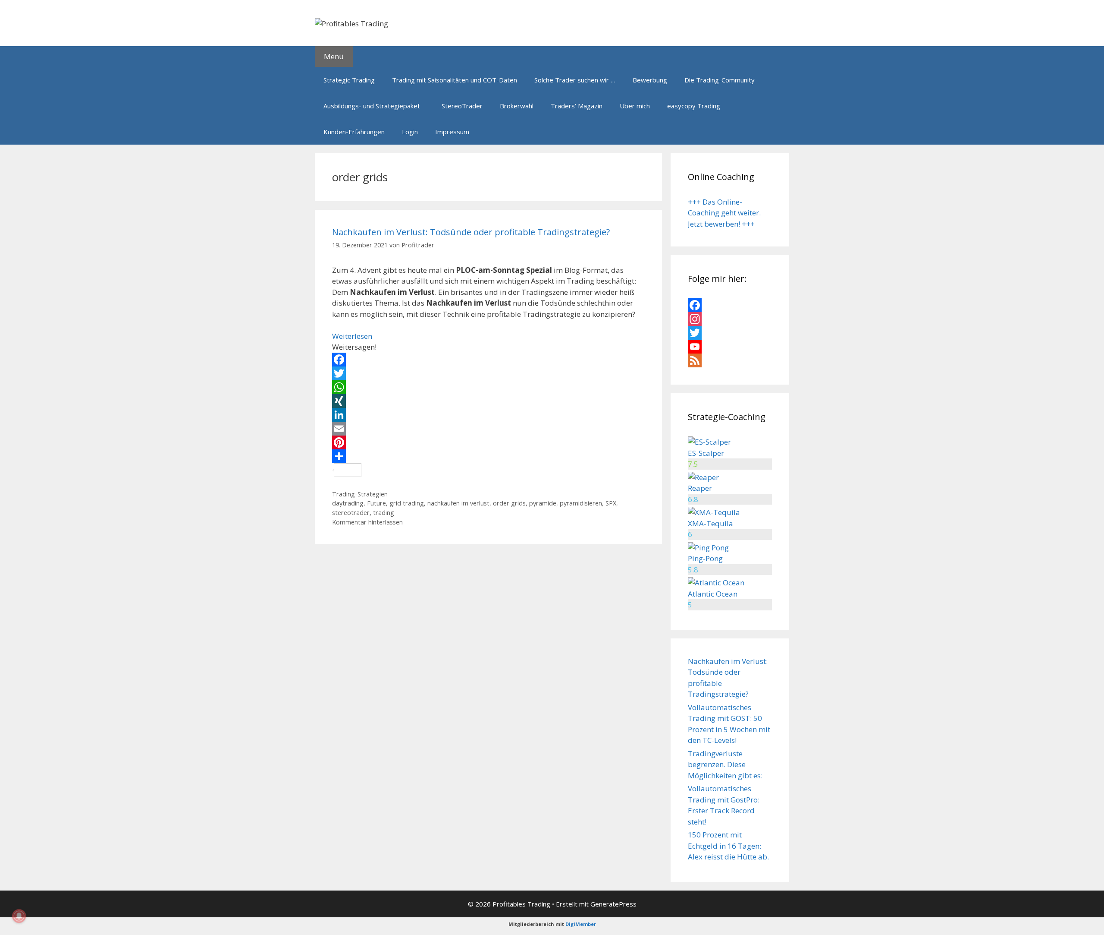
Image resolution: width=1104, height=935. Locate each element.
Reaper (700, 488)
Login (410, 131)
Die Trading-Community (719, 80)
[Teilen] (488, 456)
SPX (610, 503)
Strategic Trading (349, 80)
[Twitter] (488, 373)
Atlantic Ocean (712, 594)
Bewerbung (650, 80)
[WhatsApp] (488, 387)
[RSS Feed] (730, 360)
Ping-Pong (705, 558)
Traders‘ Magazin (576, 105)
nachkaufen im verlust (458, 503)
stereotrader (351, 513)
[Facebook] (488, 359)
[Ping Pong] (708, 548)
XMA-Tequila (710, 523)
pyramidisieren (581, 503)
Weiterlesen (352, 336)
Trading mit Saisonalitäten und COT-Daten (454, 80)
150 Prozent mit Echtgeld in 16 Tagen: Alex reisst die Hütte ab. (728, 846)
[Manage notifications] (19, 916)
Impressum (452, 131)
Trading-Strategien (360, 494)
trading (383, 513)
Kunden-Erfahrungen (354, 131)
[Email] (488, 429)
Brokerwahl (516, 105)
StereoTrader (462, 105)
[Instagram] (730, 319)
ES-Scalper (706, 453)
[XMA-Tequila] (714, 512)
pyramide (542, 503)
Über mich (635, 105)
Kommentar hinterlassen (367, 522)
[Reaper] (703, 477)
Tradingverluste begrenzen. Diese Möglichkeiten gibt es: (725, 764)
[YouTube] (730, 347)
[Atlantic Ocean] (716, 583)
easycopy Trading (693, 105)
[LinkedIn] (488, 415)
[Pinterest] (488, 442)
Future (376, 503)
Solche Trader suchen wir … (574, 80)
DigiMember (580, 924)
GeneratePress (613, 904)
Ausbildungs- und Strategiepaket (371, 105)
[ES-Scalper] (709, 442)
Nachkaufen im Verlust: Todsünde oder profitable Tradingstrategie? (471, 232)
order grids (509, 503)
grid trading (406, 503)
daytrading (348, 503)
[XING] (488, 401)
